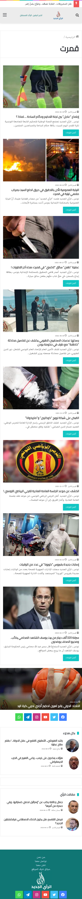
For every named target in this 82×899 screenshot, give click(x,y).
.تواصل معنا (41, 861)
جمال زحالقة (55, 810)
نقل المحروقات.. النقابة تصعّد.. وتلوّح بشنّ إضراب (47, 4)
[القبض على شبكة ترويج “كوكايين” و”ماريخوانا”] (41, 388)
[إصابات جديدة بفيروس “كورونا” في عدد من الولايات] (41, 534)
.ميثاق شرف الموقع (41, 869)
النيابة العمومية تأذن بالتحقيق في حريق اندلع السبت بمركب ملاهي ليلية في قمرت (45, 192)
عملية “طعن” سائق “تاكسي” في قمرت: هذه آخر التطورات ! (45, 267)
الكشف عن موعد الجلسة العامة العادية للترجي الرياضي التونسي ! (41, 491)
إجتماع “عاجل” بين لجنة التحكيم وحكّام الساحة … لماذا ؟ (47, 116)
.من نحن (41, 857)
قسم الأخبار (72, 112)
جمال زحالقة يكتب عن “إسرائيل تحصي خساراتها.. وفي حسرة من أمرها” (35, 804)
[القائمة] (5, 16)
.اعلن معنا (41, 865)
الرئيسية (70, 37)
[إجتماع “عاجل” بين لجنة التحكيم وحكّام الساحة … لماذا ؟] (41, 86)
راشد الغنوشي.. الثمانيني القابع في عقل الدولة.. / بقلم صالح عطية (34, 742)
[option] (41, 689)
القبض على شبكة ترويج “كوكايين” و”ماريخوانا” (52, 418)
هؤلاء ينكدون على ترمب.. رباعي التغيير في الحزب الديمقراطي (37, 759)
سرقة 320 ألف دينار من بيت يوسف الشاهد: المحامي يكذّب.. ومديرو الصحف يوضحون (45, 639)
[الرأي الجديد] (41, 15)
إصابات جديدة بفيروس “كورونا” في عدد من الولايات (49, 564)
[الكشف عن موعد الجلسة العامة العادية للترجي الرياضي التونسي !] (41, 461)
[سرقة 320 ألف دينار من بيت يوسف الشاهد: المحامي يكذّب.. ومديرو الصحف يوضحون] (41, 608)
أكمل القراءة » (71, 132)
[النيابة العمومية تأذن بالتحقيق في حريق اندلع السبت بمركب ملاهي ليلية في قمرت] (41, 160)
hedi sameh (56, 766)
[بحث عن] (77, 16)
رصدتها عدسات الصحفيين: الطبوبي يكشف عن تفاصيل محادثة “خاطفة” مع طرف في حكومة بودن (43, 342)
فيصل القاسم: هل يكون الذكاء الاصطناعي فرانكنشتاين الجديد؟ (33, 821)
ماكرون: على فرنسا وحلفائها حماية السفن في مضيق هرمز (43, 706)
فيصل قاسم (56, 827)
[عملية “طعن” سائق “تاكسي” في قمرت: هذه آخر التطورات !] (41, 237)
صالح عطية (56, 749)
